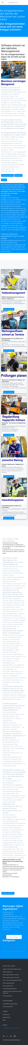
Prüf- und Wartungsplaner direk (12, 980)
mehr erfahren (8, 309)
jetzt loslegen (14, 937)
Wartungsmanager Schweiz (11, 974)
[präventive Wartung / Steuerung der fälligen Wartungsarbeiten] (14, 449)
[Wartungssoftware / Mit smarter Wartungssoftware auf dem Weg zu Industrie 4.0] (14, 324)
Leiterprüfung (15, 945)
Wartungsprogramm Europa (11, 977)
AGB (4, 1020)
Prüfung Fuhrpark (15, 950)
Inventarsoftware (8, 1006)
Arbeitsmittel (15, 943)
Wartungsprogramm (9, 983)
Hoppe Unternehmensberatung (12, 969)
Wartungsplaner (7, 972)
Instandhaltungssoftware (10, 1003)
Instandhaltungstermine (10, 988)
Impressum (6, 1014)
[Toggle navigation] (2, 2)
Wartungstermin (7, 996)
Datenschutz (6, 1017)
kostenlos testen (7, 175)
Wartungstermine (8, 985)
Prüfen (14, 948)
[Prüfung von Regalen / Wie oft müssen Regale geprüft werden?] (14, 365)
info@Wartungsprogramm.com (12, 1028)
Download (18, 175)
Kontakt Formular (7, 893)
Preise (4, 180)
